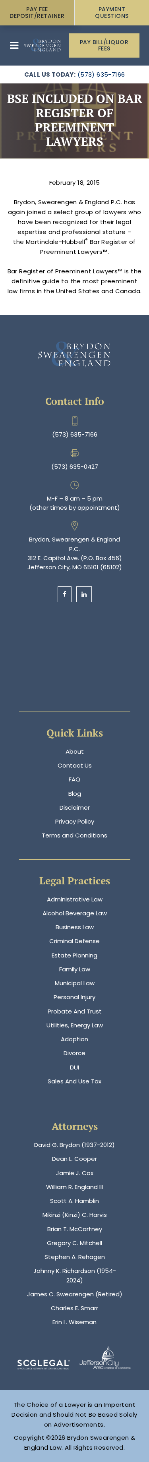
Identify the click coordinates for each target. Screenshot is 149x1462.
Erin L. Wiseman (74, 1322)
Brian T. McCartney (74, 1229)
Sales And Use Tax (74, 1081)
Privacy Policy (74, 821)
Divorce (74, 1053)
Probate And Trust (75, 1011)
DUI (74, 1067)
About (75, 751)
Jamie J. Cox (74, 1173)
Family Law (74, 969)
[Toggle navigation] (14, 45)
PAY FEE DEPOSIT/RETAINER (37, 12)
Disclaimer (75, 807)
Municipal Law (75, 983)
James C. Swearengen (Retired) (74, 1294)
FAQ (74, 779)
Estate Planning (74, 955)
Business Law (75, 927)
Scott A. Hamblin (74, 1201)
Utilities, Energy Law (74, 1025)
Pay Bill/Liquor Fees (104, 45)
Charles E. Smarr (74, 1308)
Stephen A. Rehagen (75, 1257)
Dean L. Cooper (74, 1159)
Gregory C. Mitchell (74, 1243)
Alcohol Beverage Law (75, 913)
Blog (74, 793)
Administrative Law (75, 899)
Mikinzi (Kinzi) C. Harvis (75, 1215)
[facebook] (65, 594)
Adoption (74, 1039)
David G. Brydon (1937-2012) (74, 1145)
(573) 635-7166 (101, 74)
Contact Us (75, 765)
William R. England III (74, 1187)
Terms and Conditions (74, 835)
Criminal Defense (74, 941)
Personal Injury (74, 997)
